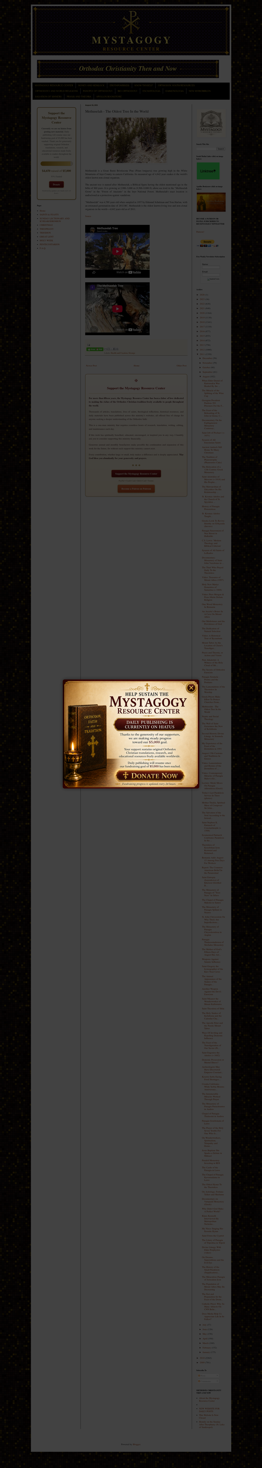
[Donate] (148, 776)
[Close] (192, 686)
